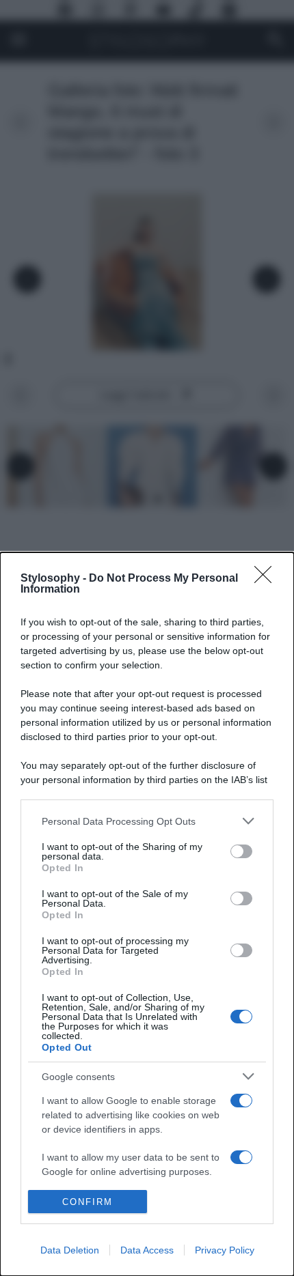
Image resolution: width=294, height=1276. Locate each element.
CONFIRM (87, 1202)
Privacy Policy (224, 1250)
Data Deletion (69, 1250)
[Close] (267, 579)
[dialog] (147, 914)
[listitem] (147, 821)
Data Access (147, 1250)
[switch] (241, 851)
